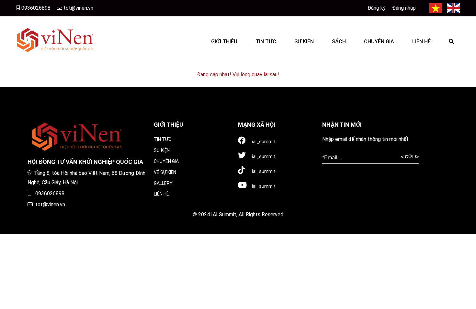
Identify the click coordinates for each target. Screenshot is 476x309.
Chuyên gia (166, 161)
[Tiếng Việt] (435, 8)
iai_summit (263, 141)
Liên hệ (161, 194)
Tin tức (162, 139)
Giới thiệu (168, 124)
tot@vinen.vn (77, 8)
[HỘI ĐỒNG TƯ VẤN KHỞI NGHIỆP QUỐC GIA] (55, 39)
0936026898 (35, 8)
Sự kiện (162, 150)
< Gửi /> (410, 156)
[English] (453, 8)
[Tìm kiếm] (451, 39)
